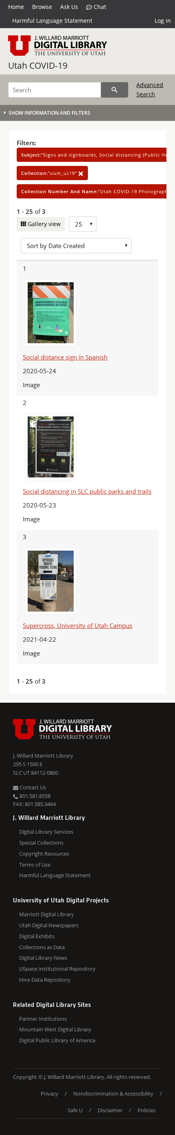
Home (16, 7)
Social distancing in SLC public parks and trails (87, 491)
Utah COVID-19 (38, 65)
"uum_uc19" (50, 173)
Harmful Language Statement (52, 20)
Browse (42, 7)
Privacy (49, 1093)
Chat (99, 7)
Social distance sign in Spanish (65, 357)
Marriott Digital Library (46, 914)
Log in (163, 20)
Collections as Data (42, 947)
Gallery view (43, 224)
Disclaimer (110, 1110)
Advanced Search (149, 89)
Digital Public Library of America (57, 1040)
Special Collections (41, 842)
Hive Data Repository (44, 979)
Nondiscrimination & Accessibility (113, 1093)
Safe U (75, 1110)
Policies (146, 1110)
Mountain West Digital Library (55, 1029)
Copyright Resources (44, 853)
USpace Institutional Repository (57, 968)
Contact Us (32, 787)
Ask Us (69, 7)
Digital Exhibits (37, 936)
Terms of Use (34, 864)
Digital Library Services (46, 831)
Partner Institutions (43, 1018)
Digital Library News (43, 957)
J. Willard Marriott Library (43, 755)
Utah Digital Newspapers (49, 925)
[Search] (114, 90)
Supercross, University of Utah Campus (77, 625)
